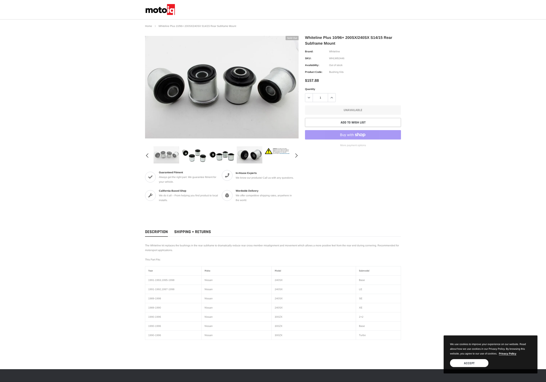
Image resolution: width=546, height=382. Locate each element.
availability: (312, 65)
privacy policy (507, 353)
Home (148, 26)
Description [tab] (156, 232)
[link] (166, 154)
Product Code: (313, 72)
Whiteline (334, 51)
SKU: (308, 58)
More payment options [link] (353, 145)
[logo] (160, 9)
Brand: (309, 51)
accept (469, 363)
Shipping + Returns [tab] (192, 232)
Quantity (310, 89)
